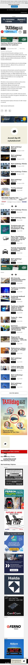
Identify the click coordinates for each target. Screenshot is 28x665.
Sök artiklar (11, 9)
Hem (7, 9)
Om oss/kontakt (24, 9)
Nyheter (3, 48)
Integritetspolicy (24, 12)
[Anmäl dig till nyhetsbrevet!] (5, 442)
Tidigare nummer (17, 9)
